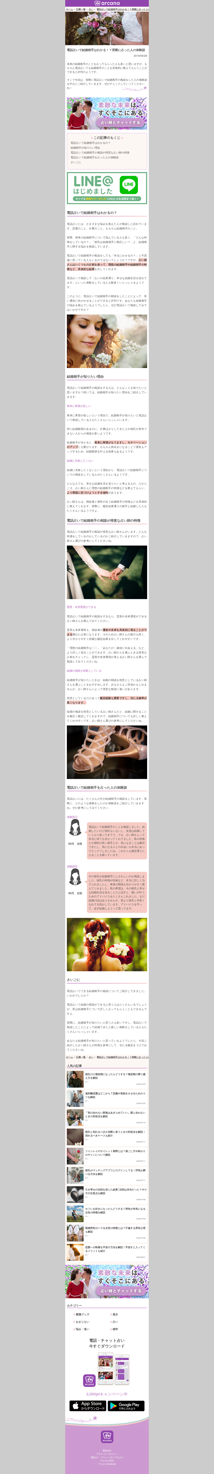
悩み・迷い (82, 1329)
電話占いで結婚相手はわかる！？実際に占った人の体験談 (127, 9)
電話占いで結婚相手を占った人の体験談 (95, 157)
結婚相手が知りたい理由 (85, 147)
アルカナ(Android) (107, 1463)
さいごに (76, 162)
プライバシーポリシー (107, 1453)
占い (91, 9)
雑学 (115, 1329)
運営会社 (107, 1450)
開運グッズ (82, 1314)
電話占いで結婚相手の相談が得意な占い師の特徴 (100, 152)
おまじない (82, 1322)
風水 (115, 1314)
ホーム (69, 9)
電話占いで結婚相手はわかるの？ (91, 143)
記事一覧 (81, 9)
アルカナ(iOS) (107, 1460)
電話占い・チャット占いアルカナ (107, 1457)
